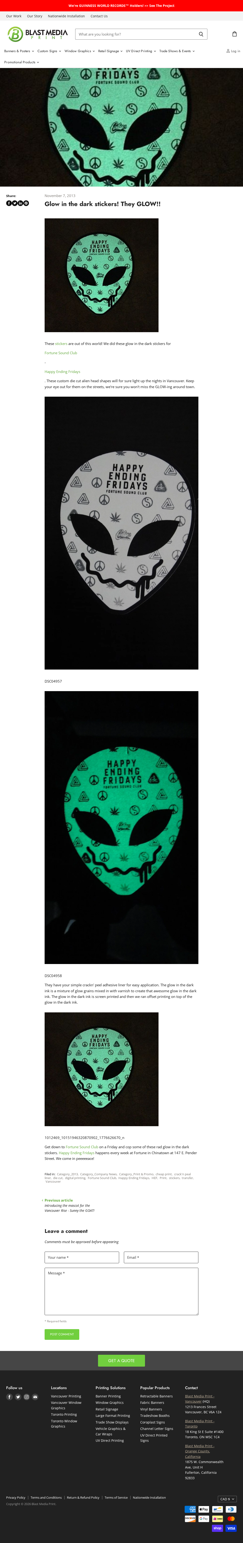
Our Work (13, 16)
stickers (61, 343)
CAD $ (225, 1499)
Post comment (62, 1334)
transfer (187, 1178)
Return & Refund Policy (83, 1497)
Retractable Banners (156, 1396)
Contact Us (99, 16)
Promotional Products (20, 62)
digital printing (75, 1178)
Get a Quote (121, 1361)
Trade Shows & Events (175, 51)
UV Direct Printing (139, 51)
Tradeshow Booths (155, 1415)
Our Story (34, 16)
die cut (58, 1178)
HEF (154, 1178)
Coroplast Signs (152, 1422)
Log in (235, 51)
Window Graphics (78, 51)
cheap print (164, 1174)
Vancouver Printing (66, 1396)
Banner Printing (108, 1396)
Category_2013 (67, 1174)
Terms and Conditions (46, 1497)
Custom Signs (47, 51)
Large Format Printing (113, 1415)
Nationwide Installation (66, 16)
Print (163, 1178)
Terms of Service (116, 1497)
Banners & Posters (17, 51)
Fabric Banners (152, 1402)
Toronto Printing (64, 1414)
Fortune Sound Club (61, 352)
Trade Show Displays (112, 1422)
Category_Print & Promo (136, 1174)
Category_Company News (98, 1174)
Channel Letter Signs (156, 1428)
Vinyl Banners (151, 1409)
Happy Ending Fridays (62, 371)
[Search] (201, 34)
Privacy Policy (15, 1497)
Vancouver (53, 1181)
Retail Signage (109, 51)
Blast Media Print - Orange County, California (200, 1451)
